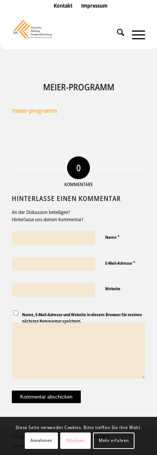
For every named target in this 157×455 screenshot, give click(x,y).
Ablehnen (75, 440)
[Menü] (134, 34)
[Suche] (116, 34)
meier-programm (34, 110)
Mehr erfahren (114, 440)
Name (112, 236)
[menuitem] (63, 13)
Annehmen (41, 440)
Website (112, 288)
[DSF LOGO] (65, 34)
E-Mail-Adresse (120, 262)
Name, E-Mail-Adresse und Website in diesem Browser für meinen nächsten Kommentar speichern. (82, 318)
